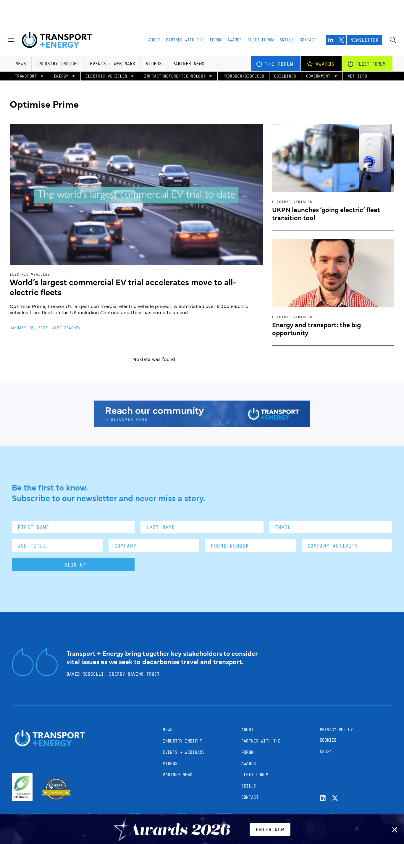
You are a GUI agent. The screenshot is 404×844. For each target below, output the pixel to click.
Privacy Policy (336, 729)
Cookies (328, 740)
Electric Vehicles (106, 75)
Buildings (285, 75)
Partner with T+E (185, 40)
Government (318, 75)
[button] (394, 829)
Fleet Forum (261, 40)
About (154, 40)
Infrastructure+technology (175, 75)
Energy (61, 75)
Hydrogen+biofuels (243, 75)
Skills (286, 40)
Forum (216, 40)
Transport (26, 75)
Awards (234, 40)
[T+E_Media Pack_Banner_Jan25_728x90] (202, 425)
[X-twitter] (335, 798)
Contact (308, 40)
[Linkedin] (323, 798)
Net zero (357, 75)
